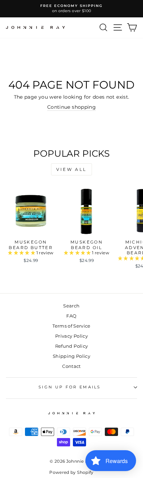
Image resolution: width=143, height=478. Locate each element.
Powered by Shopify (71, 472)
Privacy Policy (71, 336)
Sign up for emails (70, 387)
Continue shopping (71, 107)
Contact (71, 366)
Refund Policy (71, 346)
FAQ (71, 316)
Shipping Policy (71, 356)
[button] (22, 252)
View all (71, 169)
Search (71, 305)
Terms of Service (71, 326)
